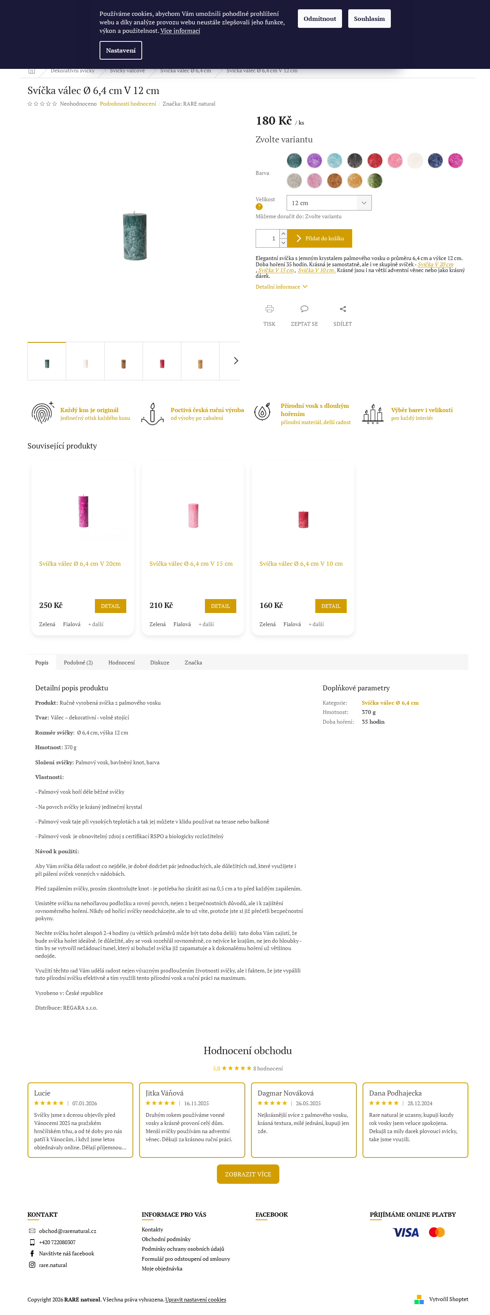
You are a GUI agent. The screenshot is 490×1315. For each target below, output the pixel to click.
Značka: (189, 103)
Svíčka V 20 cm (435, 264)
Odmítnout (320, 18)
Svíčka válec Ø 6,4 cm (390, 702)
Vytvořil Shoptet (448, 1298)
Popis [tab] (41, 662)
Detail (110, 606)
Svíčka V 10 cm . (317, 270)
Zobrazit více (248, 1174)
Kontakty (152, 1229)
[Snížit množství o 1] (283, 242)
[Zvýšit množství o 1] (283, 233)
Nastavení (121, 50)
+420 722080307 (57, 1242)
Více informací (180, 30)
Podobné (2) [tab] (78, 662)
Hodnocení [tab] (121, 662)
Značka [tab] (193, 662)
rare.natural (53, 1265)
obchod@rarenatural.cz (67, 1231)
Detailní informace (278, 286)
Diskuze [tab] (159, 662)
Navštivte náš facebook (66, 1253)
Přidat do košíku (325, 238)
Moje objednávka (162, 1268)
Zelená (47, 624)
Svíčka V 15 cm (276, 270)
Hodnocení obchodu (248, 1050)
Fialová (72, 624)
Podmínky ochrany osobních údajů (183, 1248)
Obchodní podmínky (166, 1239)
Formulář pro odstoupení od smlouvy (186, 1258)
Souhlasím (369, 18)
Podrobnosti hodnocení (128, 103)
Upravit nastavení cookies (195, 1299)
